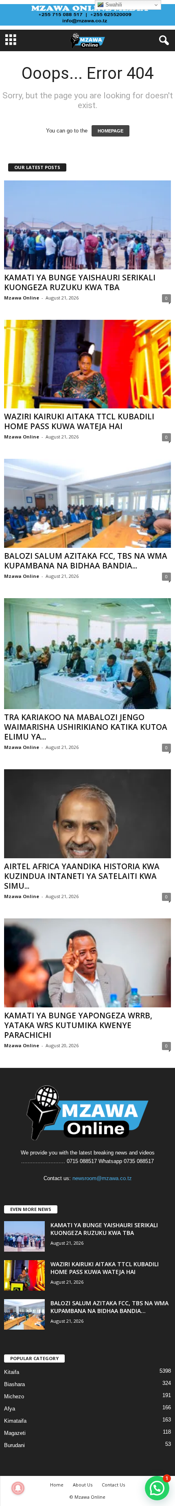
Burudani (14, 1445)
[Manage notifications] (17, 1488)
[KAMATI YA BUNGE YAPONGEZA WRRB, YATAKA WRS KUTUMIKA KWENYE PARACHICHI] (87, 962)
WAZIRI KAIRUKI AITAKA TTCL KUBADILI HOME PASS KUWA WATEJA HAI (79, 421)
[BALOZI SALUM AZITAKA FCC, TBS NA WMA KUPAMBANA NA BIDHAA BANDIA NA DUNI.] (87, 503)
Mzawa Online (21, 298)
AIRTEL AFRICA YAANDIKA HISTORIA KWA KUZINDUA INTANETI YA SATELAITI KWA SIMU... (82, 876)
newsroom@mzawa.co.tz (102, 1178)
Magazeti (15, 1433)
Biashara (14, 1384)
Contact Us (113, 1485)
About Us (82, 1485)
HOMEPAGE (110, 130)
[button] (157, 1488)
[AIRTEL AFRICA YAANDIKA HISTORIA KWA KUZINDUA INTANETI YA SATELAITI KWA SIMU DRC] (87, 813)
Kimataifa (15, 1421)
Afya (9, 1409)
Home (56, 1485)
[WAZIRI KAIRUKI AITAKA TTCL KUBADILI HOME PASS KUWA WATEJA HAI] (87, 364)
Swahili (113, 5)
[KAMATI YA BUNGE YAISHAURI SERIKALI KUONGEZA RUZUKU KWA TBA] (87, 224)
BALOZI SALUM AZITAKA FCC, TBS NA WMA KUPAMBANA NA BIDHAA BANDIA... (85, 561)
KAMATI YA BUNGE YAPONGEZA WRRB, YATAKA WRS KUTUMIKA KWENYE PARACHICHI (78, 1025)
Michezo (14, 1396)
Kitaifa (11, 1372)
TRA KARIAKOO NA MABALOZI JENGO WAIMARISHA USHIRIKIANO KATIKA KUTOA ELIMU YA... (85, 727)
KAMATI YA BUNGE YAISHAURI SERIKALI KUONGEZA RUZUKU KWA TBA (79, 282)
